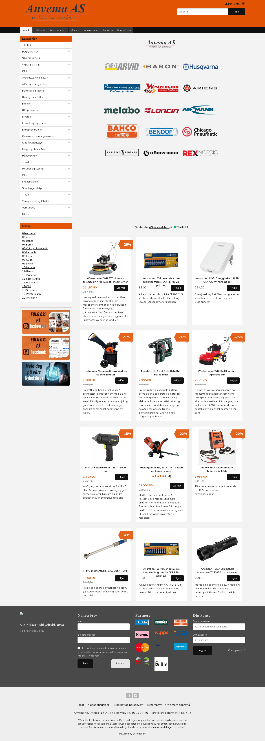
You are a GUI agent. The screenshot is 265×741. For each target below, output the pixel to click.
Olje (24, 175)
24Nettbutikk (139, 733)
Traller (26, 194)
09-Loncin (28, 263)
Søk (237, 11)
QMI (24, 71)
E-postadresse (201, 621)
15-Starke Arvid (31, 279)
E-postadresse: (86, 634)
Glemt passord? (236, 650)
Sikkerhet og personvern (128, 705)
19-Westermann (31, 294)
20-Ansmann (29, 297)
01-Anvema (29, 233)
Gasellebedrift (58, 30)
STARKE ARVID (31, 58)
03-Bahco (27, 241)
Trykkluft (27, 162)
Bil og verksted (30, 110)
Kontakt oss (124, 30)
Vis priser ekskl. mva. (32, 631)
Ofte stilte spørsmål (178, 705)
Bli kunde (40, 30)
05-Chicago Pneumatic (35, 248)
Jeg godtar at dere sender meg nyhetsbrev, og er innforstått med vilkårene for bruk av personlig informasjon (103, 652)
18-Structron (29, 290)
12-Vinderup (29, 275)
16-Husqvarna (30, 282)
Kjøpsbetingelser (98, 705)
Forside (26, 30)
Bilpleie (26, 103)
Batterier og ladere (33, 90)
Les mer (120, 663)
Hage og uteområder (34, 149)
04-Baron (27, 244)
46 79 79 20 (139, 713)
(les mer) (94, 655)
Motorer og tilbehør (33, 168)
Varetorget (28, 207)
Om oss (75, 30)
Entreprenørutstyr (32, 129)
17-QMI (26, 286)
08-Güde (27, 260)
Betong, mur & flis (32, 97)
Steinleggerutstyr (32, 188)
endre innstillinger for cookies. (169, 727)
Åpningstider (91, 30)
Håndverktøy (29, 155)
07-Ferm (27, 256)
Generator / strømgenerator (38, 136)
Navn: (81, 621)
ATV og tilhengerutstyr (35, 84)
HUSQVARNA (30, 51)
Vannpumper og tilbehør (36, 201)
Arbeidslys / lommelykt (35, 77)
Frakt (81, 705)
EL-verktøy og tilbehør (34, 123)
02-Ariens (28, 237)
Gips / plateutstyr (32, 142)
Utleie (25, 214)
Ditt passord (200, 634)
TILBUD (26, 45)
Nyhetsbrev (154, 705)
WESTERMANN (31, 64)
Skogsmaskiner (30, 181)
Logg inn (108, 30)
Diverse (26, 116)
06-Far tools (29, 252)
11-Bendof (28, 271)
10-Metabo (28, 267)
